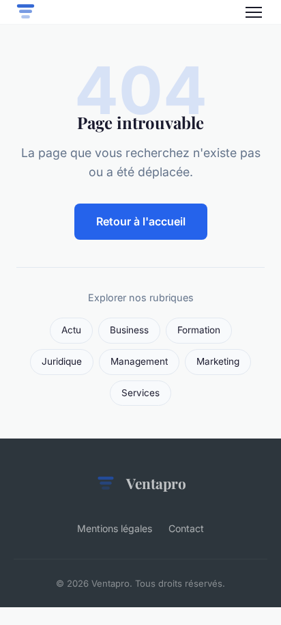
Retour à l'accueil (141, 221)
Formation (198, 329)
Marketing (217, 361)
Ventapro (156, 482)
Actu (71, 329)
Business (129, 329)
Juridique (62, 361)
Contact (186, 528)
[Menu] (253, 12)
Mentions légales (114, 528)
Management (139, 361)
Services (140, 392)
